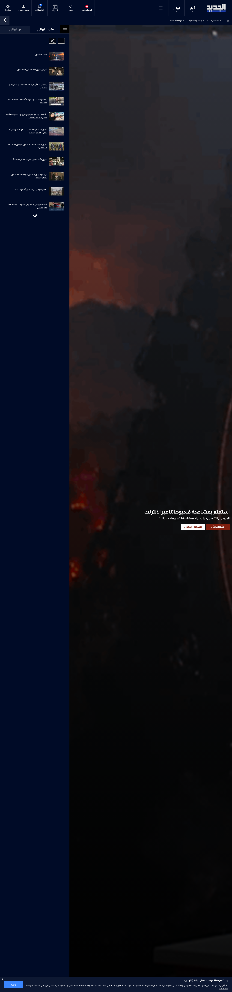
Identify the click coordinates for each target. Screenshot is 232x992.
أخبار (192, 8)
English (8, 10)
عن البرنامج (15, 29)
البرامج (177, 8)
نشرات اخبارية (216, 20)
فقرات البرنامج (45, 29)
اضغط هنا (223, 988)
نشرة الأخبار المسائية (197, 20)
